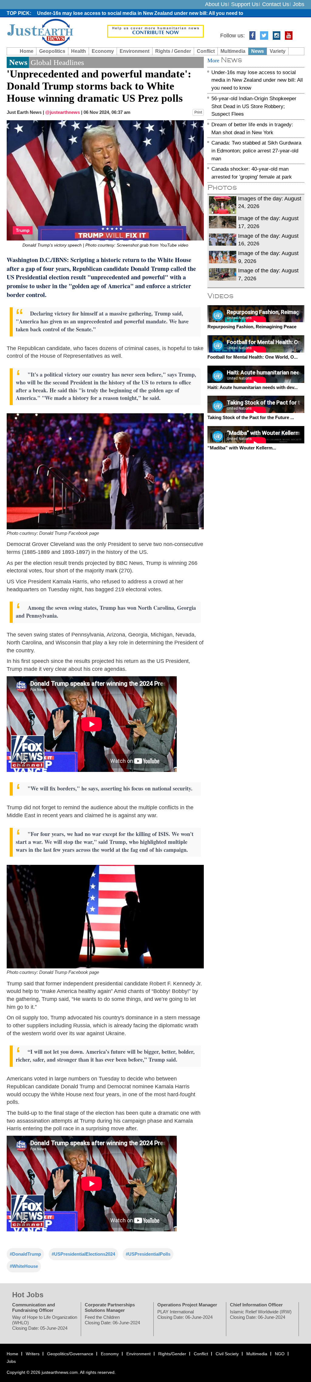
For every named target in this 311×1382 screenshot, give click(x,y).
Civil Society (227, 1353)
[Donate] (155, 31)
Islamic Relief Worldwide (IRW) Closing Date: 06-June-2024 (261, 1314)
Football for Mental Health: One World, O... (252, 357)
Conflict (206, 51)
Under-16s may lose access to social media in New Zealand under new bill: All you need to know (257, 79)
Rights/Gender (172, 1353)
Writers (32, 1353)
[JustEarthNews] (40, 32)
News (257, 51)
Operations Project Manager (187, 1304)
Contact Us (275, 4)
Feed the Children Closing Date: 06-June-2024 (112, 1319)
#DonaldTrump (25, 1254)
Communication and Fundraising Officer (33, 1307)
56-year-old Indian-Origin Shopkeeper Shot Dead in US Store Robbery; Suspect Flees (253, 106)
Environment (134, 51)
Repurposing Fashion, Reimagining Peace (251, 326)
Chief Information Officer (256, 1304)
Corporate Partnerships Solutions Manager (110, 1307)
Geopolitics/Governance (70, 1353)
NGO (280, 1353)
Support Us (244, 4)
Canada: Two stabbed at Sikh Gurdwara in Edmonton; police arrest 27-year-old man (256, 150)
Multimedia (232, 51)
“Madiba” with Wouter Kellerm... (241, 447)
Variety (277, 51)
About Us (216, 4)
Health (78, 51)
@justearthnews (62, 112)
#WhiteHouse (24, 1266)
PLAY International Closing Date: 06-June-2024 (185, 1314)
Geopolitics (52, 51)
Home (26, 51)
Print (198, 112)
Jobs (298, 4)
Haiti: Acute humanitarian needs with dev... (252, 387)
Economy (103, 51)
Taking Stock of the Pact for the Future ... (250, 417)
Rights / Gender (173, 51)
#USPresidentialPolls (148, 1254)
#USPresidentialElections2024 (83, 1254)
